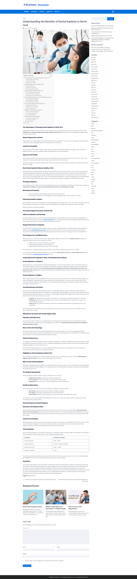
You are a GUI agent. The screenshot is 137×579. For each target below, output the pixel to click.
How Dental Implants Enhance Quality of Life (34, 84)
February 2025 (94, 94)
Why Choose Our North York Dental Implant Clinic (35, 103)
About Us (57, 11)
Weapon (93, 193)
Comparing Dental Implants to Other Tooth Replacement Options (38, 97)
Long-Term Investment (31, 119)
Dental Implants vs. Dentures (32, 98)
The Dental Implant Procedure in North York (34, 90)
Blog (92, 126)
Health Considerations (31, 114)
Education (93, 142)
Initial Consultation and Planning (33, 92)
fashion (93, 147)
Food (92, 149)
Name (24, 547)
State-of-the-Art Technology (32, 106)
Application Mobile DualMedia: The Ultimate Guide (101, 36)
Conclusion (27, 123)
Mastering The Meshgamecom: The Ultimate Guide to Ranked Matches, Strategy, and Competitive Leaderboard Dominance (102, 39)
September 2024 (94, 106)
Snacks (92, 177)
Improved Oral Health (31, 82)
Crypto (92, 137)
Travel (92, 188)
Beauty (92, 124)
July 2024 (93, 110)
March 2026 (94, 64)
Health (24, 18)
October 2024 (94, 103)
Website (25, 554)
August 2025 (94, 80)
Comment (25, 528)
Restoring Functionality (31, 87)
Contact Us (49, 11)
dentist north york (31, 475)
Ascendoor (73, 577)
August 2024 (94, 108)
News (92, 174)
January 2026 (94, 69)
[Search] (113, 12)
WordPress (85, 577)
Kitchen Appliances (95, 163)
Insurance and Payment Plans (33, 118)
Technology (34, 11)
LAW (92, 167)
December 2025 (94, 71)
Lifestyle (41, 11)
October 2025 (94, 76)
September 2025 (94, 78)
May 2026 (93, 60)
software (93, 179)
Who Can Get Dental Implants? (33, 111)
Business (26, 11)
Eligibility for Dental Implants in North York (33, 110)
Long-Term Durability (31, 81)
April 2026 (93, 62)
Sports (92, 181)
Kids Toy (93, 160)
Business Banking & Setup (97, 130)
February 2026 (94, 66)
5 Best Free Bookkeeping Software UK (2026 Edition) (102, 26)
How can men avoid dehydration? (74, 508)
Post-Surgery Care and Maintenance (34, 95)
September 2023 (94, 117)
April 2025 (93, 90)
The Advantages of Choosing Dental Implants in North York (37, 78)
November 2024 (94, 101)
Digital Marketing (95, 140)
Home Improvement (95, 158)
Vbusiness (43, 5)
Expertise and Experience (32, 105)
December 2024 (94, 99)
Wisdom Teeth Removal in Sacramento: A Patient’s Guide (56, 508)
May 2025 (93, 87)
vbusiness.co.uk (27, 28)
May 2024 (93, 115)
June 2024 (93, 113)
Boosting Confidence (31, 86)
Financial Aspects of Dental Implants (32, 116)
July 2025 (93, 83)
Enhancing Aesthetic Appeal (32, 89)
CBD (92, 133)
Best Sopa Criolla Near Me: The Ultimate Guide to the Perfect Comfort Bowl (102, 28)
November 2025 (94, 73)
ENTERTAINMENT (95, 144)
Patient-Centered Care (31, 108)
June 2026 (93, 57)
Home (92, 156)
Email (59, 547)
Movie (92, 172)
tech (92, 184)
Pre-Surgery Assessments (32, 113)
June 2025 (93, 85)
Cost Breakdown (30, 121)
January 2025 (94, 97)
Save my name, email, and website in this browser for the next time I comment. (44, 560)
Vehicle (92, 191)
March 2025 (94, 92)
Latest (92, 165)
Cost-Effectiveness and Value (33, 102)
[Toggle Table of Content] (50, 76)
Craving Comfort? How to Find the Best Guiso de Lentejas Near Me (101, 32)
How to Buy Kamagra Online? (32, 507)
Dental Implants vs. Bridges (32, 100)
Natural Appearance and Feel (33, 79)
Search (110, 19)
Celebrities (93, 135)
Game (92, 151)
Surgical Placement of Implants (33, 94)
